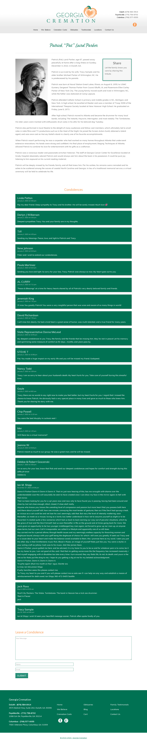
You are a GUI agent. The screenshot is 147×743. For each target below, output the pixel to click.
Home (59, 704)
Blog (86, 709)
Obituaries (88, 704)
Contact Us (115, 714)
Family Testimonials (119, 704)
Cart (86, 714)
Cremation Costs (64, 714)
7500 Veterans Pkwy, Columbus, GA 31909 (28, 724)
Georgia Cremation (73, 14)
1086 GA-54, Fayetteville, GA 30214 (25, 716)
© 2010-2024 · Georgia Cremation (73, 738)
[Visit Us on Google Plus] (66, 721)
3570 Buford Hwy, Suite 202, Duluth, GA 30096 (30, 708)
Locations (114, 709)
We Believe (62, 709)
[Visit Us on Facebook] (60, 721)
